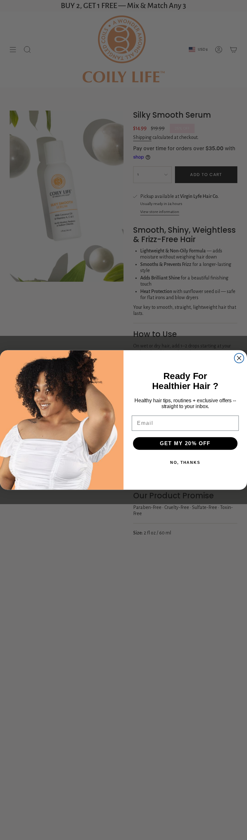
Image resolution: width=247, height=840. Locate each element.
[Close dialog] (239, 358)
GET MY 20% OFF (185, 443)
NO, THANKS (185, 462)
